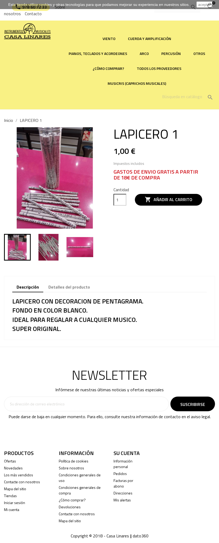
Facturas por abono (123, 483)
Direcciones (123, 493)
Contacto (33, 13)
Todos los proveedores (159, 68)
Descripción (28, 287)
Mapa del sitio (15, 489)
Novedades (13, 468)
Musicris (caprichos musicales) (137, 83)
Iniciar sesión (14, 502)
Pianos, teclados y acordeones (98, 53)
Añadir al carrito (168, 199)
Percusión (171, 53)
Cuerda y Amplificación (149, 38)
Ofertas (10, 461)
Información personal (123, 463)
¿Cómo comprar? (108, 68)
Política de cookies (73, 461)
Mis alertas (122, 500)
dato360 (140, 536)
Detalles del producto (69, 287)
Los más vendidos (18, 475)
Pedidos (120, 473)
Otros (199, 53)
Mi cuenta (11, 509)
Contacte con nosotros (22, 482)
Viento (109, 38)
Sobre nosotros (71, 468)
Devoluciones (70, 507)
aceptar (204, 4)
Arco (144, 53)
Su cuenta (127, 453)
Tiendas (10, 495)
